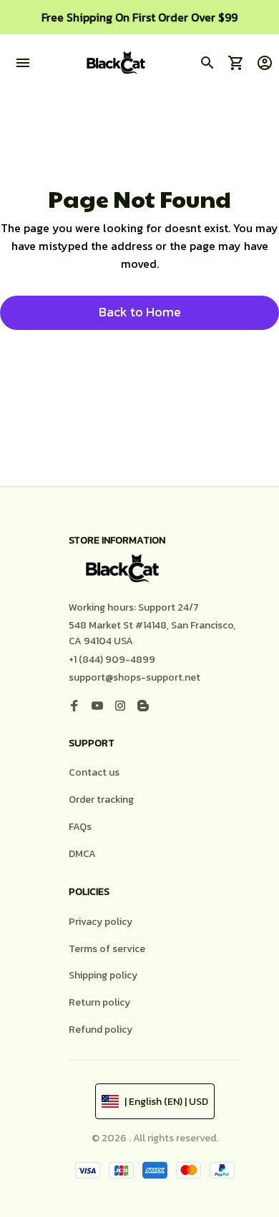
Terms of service (107, 948)
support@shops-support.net (134, 677)
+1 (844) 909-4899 (112, 659)
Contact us (94, 772)
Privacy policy (100, 921)
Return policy (99, 1002)
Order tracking (101, 799)
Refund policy (100, 1029)
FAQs (80, 826)
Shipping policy (103, 975)
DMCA (82, 853)
